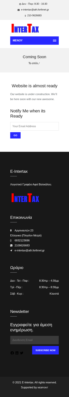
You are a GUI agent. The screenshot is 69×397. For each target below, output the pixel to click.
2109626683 (22, 245)
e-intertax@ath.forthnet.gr (34, 9)
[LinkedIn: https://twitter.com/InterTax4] (17, 353)
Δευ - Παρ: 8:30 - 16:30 (34, 3)
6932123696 (22, 240)
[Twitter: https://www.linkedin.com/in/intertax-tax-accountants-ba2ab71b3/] (22, 353)
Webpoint (43, 388)
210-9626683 (34, 15)
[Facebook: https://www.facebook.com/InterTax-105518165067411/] (12, 353)
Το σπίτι (33, 63)
